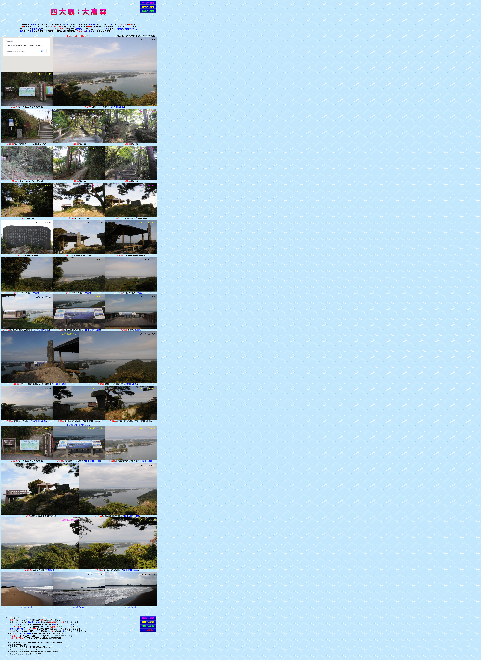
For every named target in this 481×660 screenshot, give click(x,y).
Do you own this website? (16, 51)
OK (42, 51)
